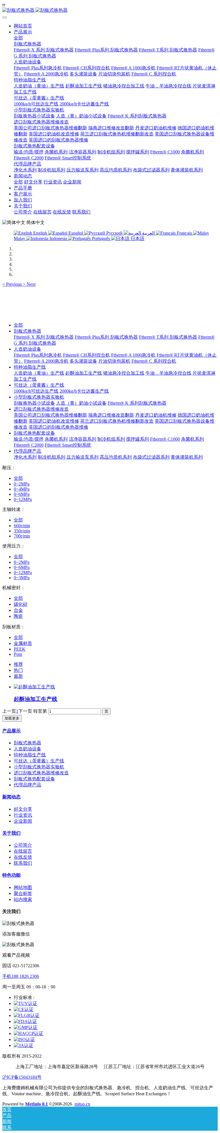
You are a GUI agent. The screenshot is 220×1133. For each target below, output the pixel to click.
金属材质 (23, 643)
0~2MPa (22, 483)
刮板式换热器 (27, 331)
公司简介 (23, 845)
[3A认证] (23, 1045)
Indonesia (58, 238)
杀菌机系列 (56, 439)
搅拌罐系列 (137, 439)
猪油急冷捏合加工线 (123, 373)
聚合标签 (23, 893)
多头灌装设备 (83, 361)
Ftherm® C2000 (29, 445)
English (40, 233)
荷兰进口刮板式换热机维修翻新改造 (117, 421)
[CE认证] (24, 1009)
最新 (18, 676)
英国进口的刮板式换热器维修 (58, 427)
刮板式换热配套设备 (34, 433)
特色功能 (11, 875)
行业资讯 (23, 815)
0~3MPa (22, 577)
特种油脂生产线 (30, 367)
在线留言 (23, 851)
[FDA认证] (25, 1021)
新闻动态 (11, 796)
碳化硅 (21, 604)
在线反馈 (23, 857)
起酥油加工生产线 (83, 373)
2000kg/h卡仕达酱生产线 (84, 391)
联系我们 (23, 863)
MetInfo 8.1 (36, 1104)
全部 (18, 37)
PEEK (19, 649)
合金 (18, 610)
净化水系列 (25, 457)
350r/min (22, 530)
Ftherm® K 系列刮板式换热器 (137, 403)
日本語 (136, 238)
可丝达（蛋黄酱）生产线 (39, 385)
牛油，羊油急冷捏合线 (168, 373)
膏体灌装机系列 (187, 457)
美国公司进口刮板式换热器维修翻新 (50, 415)
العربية (148, 233)
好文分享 (23, 809)
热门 (18, 670)
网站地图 (23, 887)
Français (184, 233)
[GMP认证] (26, 1027)
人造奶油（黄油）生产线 (39, 373)
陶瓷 (18, 616)
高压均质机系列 (116, 457)
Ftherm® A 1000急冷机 (133, 355)
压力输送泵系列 (82, 457)
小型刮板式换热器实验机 (39, 397)
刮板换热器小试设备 (34, 403)
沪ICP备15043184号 (22, 1077)
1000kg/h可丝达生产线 (36, 391)
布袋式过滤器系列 (151, 457)
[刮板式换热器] (110, 10)
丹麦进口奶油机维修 (155, 415)
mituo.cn (82, 1104)
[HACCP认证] (28, 1033)
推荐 (18, 664)
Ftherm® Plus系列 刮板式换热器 (106, 337)
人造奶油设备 (27, 349)
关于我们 (11, 833)
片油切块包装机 (114, 361)
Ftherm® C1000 (165, 439)
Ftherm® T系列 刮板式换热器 (168, 337)
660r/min (22, 525)
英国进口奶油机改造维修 (54, 421)
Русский (114, 233)
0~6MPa (22, 494)
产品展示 (11, 730)
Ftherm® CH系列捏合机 (86, 355)
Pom (18, 654)
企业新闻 (23, 821)
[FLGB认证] (27, 1015)
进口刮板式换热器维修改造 (41, 409)
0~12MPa (23, 499)
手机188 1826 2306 (20, 976)
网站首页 (23, 25)
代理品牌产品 (27, 451)
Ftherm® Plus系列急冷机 (38, 355)
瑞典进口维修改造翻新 (111, 415)
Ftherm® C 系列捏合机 (153, 361)
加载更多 (12, 718)
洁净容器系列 (82, 439)
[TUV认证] (25, 1003)
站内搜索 (23, 899)
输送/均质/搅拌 (29, 439)
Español (75, 233)
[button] (12, 284)
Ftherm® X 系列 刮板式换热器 (44, 337)
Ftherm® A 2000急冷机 (46, 361)
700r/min (22, 535)
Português (101, 238)
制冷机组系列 (111, 439)
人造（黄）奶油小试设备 (81, 403)
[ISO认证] (24, 1039)
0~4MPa (22, 489)
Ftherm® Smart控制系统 (68, 445)
